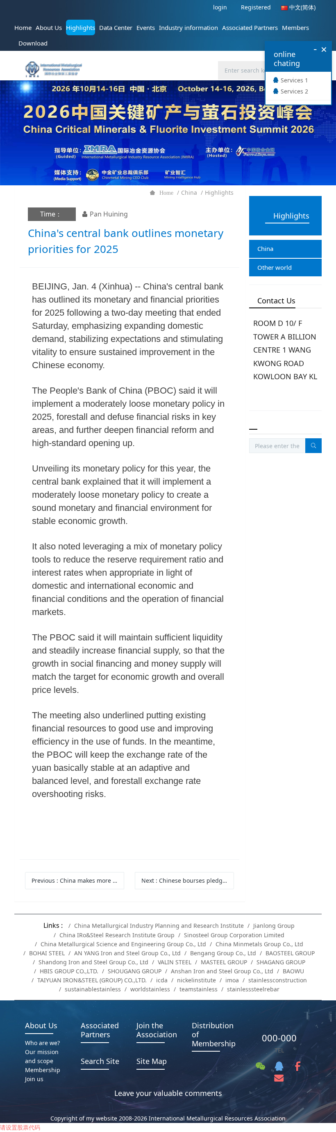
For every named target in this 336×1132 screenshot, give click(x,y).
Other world (274, 267)
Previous (78, 880)
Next (187, 880)
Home (23, 27)
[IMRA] (56, 64)
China (189, 192)
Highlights (219, 192)
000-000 (279, 1038)
